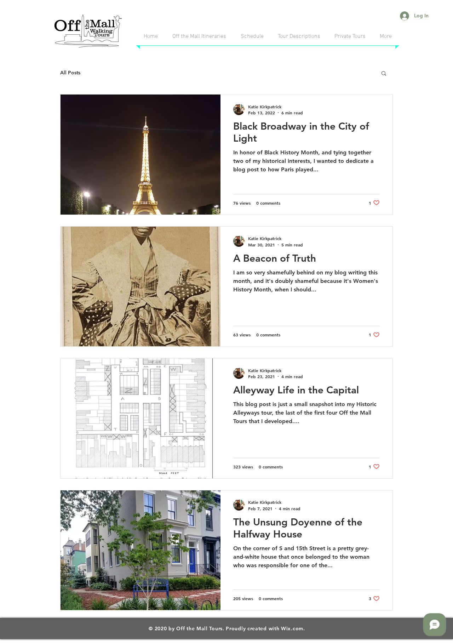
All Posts (70, 72)
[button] (383, 74)
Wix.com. (293, 628)
